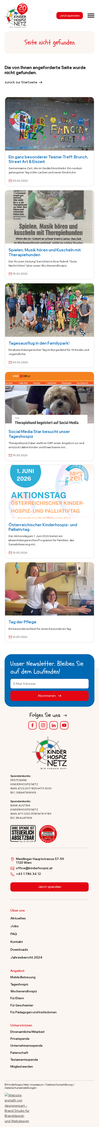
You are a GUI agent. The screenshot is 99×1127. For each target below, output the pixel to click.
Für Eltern (17, 998)
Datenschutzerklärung (59, 1084)
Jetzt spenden (70, 15)
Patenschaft (19, 1052)
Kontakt (16, 942)
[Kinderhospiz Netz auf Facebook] (32, 725)
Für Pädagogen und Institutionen (33, 1012)
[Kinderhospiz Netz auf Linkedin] (54, 725)
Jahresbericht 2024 (26, 957)
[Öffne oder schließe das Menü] (90, 15)
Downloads (19, 949)
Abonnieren (47, 696)
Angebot (17, 971)
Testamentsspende (24, 1059)
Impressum (37, 1084)
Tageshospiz (19, 984)
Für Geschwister (21, 1005)
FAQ (13, 934)
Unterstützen (21, 1025)
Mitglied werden (21, 1066)
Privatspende (19, 1038)
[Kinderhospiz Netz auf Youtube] (64, 725)
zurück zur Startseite (21, 82)
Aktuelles (18, 918)
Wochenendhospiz (23, 991)
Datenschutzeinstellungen (20, 1087)
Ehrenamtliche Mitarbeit (27, 1032)
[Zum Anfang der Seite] (91, 1102)
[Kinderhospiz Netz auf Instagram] (43, 725)
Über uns (17, 910)
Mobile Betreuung (22, 977)
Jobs (14, 926)
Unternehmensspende (26, 1045)
